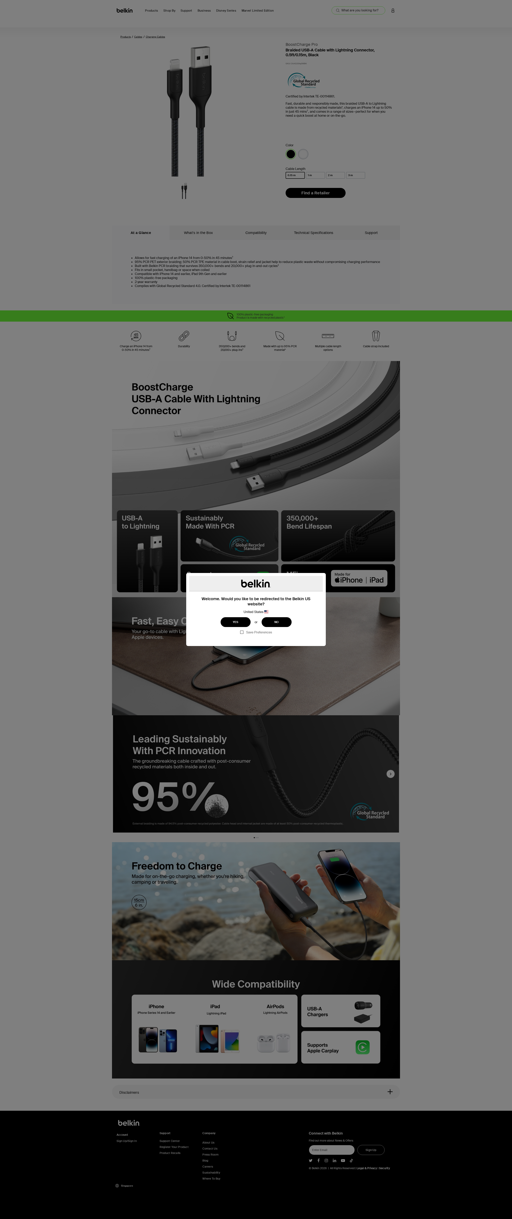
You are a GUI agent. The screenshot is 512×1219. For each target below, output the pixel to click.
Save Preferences (259, 632)
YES (235, 622)
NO (276, 622)
